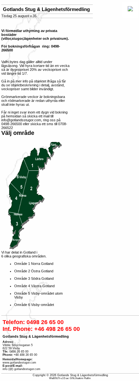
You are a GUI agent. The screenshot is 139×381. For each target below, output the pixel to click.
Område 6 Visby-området (34, 305)
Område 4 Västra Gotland (34, 286)
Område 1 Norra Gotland (33, 264)
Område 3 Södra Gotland (34, 278)
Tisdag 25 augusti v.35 (19, 16)
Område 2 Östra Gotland (33, 271)
